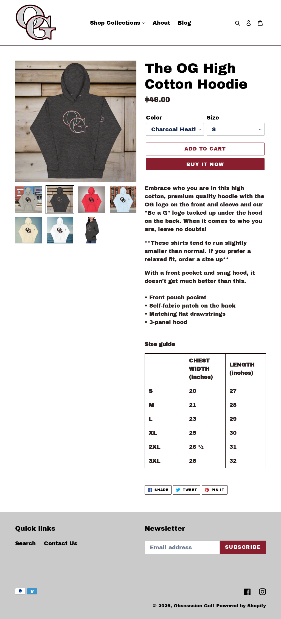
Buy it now (205, 164)
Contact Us (60, 543)
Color (154, 118)
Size (213, 118)
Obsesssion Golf (194, 605)
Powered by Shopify (241, 605)
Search (25, 543)
